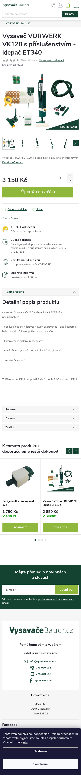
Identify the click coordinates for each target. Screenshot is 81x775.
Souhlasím (40, 764)
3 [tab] (42, 540)
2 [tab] (39, 540)
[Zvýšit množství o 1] (70, 175)
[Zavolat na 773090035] (53, 5)
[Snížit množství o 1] (70, 180)
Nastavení (40, 751)
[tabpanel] (20, 496)
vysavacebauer (43, 680)
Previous (69, 451)
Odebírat (66, 590)
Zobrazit (20, 527)
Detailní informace (12, 162)
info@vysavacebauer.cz (44, 661)
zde (25, 742)
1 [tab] (35, 540)
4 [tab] (46, 540)
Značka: (11, 218)
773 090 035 (43, 667)
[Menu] (76, 5)
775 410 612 (43, 674)
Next (76, 451)
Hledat (70, 14)
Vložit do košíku (41, 192)
